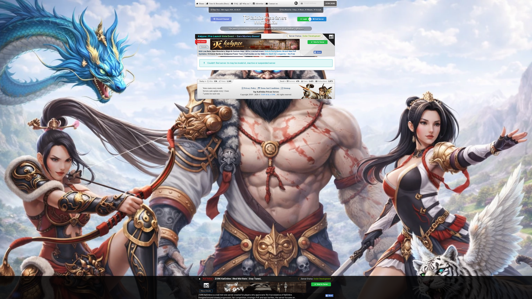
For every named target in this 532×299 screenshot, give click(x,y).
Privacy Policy (249, 88)
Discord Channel (222, 19)
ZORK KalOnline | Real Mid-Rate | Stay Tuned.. (238, 278)
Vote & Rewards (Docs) (219, 4)
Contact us (273, 4)
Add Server (319, 19)
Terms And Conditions (269, 88)
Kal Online (201, 42)
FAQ (235, 4)
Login (304, 19)
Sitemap (286, 88)
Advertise (259, 4)
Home (201, 4)
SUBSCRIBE (330, 3)
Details (204, 47)
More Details (206, 291)
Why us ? (246, 4)
